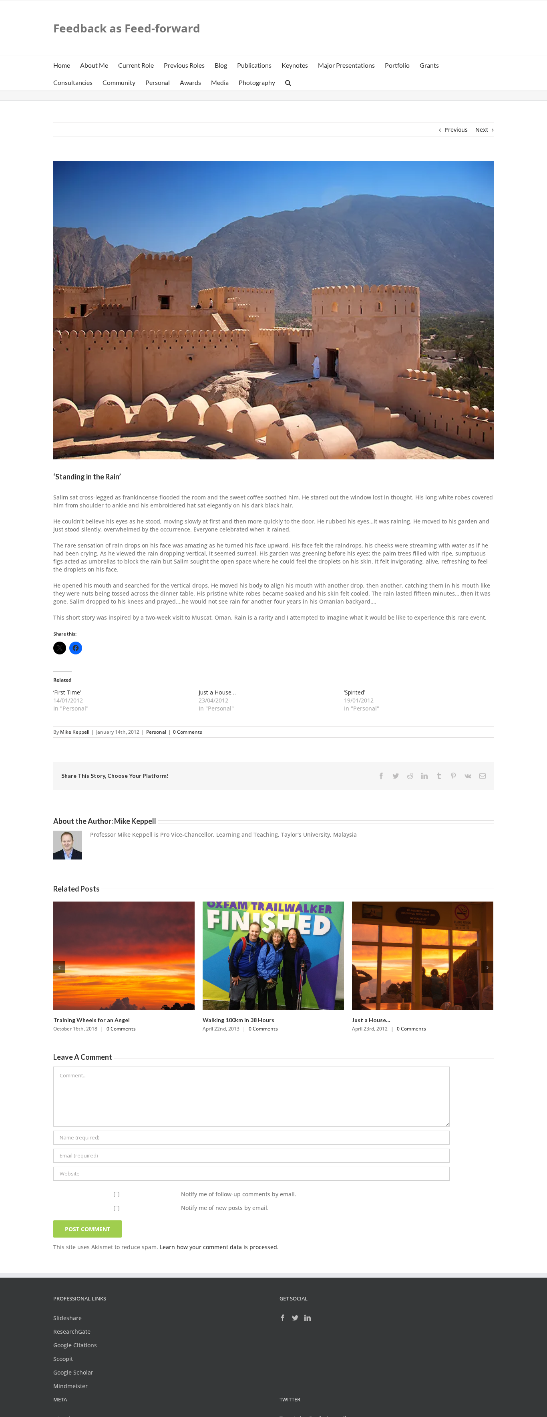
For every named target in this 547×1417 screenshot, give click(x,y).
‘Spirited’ (354, 692)
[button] (288, 82)
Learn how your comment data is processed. (219, 1247)
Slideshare (67, 1318)
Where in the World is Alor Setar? (247, 1019)
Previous (456, 129)
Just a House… (217, 692)
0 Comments (187, 732)
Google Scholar (73, 1372)
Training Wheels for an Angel (390, 1019)
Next (481, 129)
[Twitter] (295, 1317)
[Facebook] (283, 1317)
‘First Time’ (67, 692)
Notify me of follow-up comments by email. (238, 1194)
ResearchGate (71, 1331)
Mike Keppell (74, 732)
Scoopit (63, 1359)
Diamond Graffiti (76, 1019)
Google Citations (75, 1345)
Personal (156, 732)
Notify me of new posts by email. (225, 1208)
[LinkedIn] (307, 1317)
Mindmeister (70, 1386)
